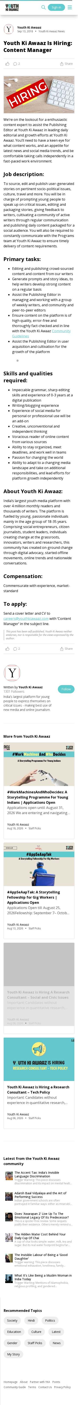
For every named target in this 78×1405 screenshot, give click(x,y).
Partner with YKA (40, 1382)
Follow (66, 689)
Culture (36, 1332)
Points (56, 1382)
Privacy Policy (62, 1387)
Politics (50, 1320)
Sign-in (56, 7)
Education (14, 1332)
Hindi (31, 1320)
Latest (56, 1332)
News (57, 1343)
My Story (13, 1354)
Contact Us (45, 1387)
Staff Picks (35, 1343)
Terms (32, 1387)
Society (12, 1320)
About (24, 1382)
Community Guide (15, 1387)
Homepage (11, 1382)
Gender (12, 1343)
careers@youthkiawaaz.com (26, 618)
